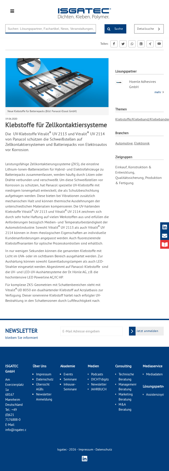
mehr (158, 92)
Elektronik (142, 143)
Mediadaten (154, 374)
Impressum (43, 374)
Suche (118, 29)
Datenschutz (44, 379)
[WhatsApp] (132, 43)
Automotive (124, 143)
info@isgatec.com (18, 430)
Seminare (70, 379)
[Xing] (150, 43)
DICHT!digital (100, 379)
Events (68, 374)
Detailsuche (146, 29)
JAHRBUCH (99, 389)
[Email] (159, 43)
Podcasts (97, 374)
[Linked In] (141, 43)
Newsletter (99, 384)
